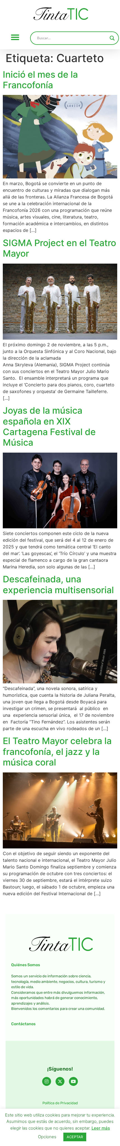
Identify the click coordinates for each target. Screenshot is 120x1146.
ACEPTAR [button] (75, 1137)
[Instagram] (46, 1081)
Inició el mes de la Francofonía (40, 79)
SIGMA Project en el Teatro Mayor (59, 248)
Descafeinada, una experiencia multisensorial (58, 584)
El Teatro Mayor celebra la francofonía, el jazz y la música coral (57, 751)
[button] (15, 37)
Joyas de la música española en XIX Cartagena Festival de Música (49, 426)
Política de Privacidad (60, 1103)
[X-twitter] (60, 1081)
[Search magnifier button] (112, 38)
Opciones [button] (47, 1136)
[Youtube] (73, 1081)
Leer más (101, 1128)
